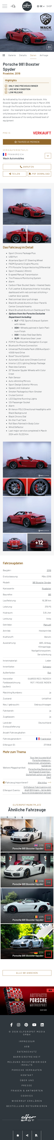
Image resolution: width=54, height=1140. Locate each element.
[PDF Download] (36, 1135)
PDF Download (40, 173)
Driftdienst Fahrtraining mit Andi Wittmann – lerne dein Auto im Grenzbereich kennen (36, 790)
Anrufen (28, 166)
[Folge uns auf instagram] (18, 1025)
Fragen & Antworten (27, 1090)
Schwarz (47, 666)
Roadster (46, 588)
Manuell (47, 624)
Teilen (15, 173)
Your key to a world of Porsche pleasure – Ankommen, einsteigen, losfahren (39, 761)
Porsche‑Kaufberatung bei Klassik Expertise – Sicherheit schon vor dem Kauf (38, 773)
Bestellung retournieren (27, 1106)
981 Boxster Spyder (42, 582)
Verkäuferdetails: (16, 150)
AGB (27, 1046)
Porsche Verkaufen (27, 1070)
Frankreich (45, 738)
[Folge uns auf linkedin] (42, 1025)
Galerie (12, 55)
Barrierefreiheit (27, 1057)
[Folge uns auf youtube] (34, 1025)
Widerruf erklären (27, 1101)
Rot (49, 672)
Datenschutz (27, 1051)
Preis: (7, 133)
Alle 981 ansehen (27, 973)
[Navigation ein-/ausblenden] (4, 6)
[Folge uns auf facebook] (11, 1025)
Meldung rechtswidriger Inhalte (27, 1063)
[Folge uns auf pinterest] (26, 1025)
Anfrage (44, 55)
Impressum (27, 1041)
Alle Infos (42, 782)
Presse (27, 1085)
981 (49, 594)
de (41, 6)
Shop (49, 6)
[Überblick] (4, 55)
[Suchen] (13, 6)
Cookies (27, 1095)
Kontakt (27, 1075)
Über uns (27, 1080)
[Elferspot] (27, 6)
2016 (49, 570)
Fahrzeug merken (28, 142)
